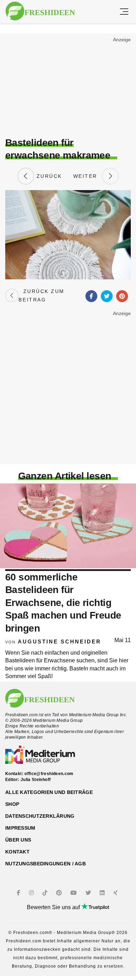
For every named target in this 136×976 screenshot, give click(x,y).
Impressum (20, 828)
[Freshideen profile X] (89, 893)
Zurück (48, 176)
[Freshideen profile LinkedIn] (103, 893)
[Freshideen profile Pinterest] (59, 893)
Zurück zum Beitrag (41, 295)
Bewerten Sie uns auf (54, 907)
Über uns (18, 840)
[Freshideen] (40, 11)
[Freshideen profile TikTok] (46, 893)
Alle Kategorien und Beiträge (49, 792)
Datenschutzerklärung (40, 816)
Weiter (87, 176)
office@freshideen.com (49, 773)
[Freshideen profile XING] (116, 893)
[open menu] (124, 12)
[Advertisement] (68, 86)
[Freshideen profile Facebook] (19, 893)
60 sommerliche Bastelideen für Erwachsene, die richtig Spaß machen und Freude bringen (63, 603)
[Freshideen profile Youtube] (74, 893)
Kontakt (17, 852)
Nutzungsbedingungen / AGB (45, 863)
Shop (12, 804)
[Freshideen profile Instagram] (32, 893)
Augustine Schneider (59, 641)
